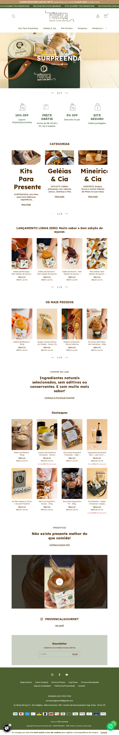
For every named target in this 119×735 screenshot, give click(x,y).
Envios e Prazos (58, 682)
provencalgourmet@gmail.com (59, 701)
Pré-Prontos (67, 28)
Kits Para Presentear (28, 28)
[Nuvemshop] (60, 722)
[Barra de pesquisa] (14, 16)
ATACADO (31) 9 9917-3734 (59, 696)
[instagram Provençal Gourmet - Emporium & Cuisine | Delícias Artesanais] (52, 675)
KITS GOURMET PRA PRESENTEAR (59, 6)
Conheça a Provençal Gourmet (59, 398)
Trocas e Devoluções (90, 682)
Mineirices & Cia (100, 28)
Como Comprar (41, 682)
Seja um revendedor (42, 686)
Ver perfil (59, 625)
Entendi (104, 732)
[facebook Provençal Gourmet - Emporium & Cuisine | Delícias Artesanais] (59, 675)
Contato (81, 686)
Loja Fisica (73, 682)
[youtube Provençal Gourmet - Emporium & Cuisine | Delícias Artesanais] (67, 675)
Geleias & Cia (49, 28)
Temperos (82, 28)
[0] (104, 16)
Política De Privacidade (65, 686)
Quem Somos (26, 682)
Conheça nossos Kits (59, 545)
